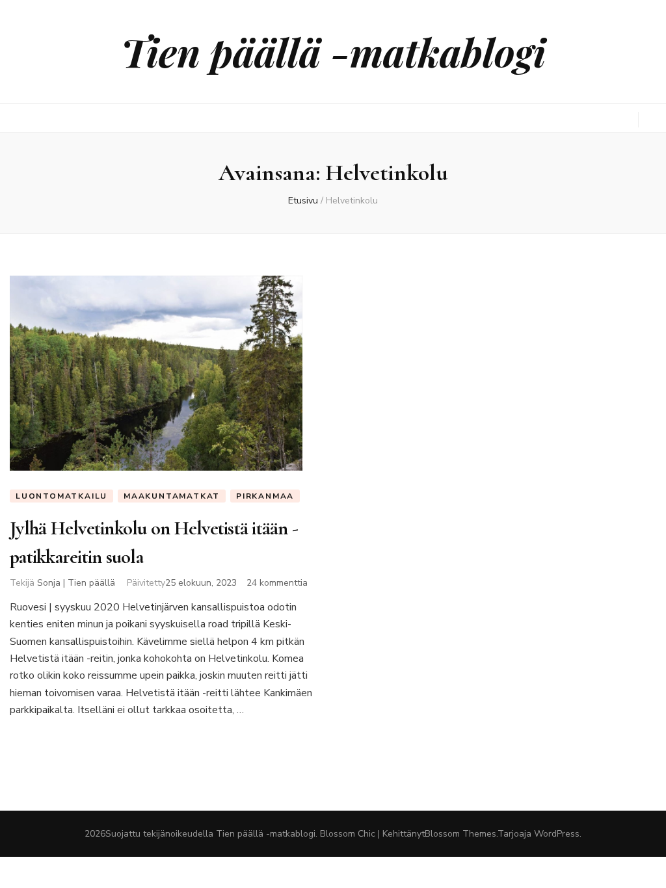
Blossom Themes (460, 834)
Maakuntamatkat (172, 496)
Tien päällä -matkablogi (333, 51)
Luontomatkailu (61, 496)
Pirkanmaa (265, 496)
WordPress (556, 834)
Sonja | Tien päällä (76, 583)
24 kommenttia (277, 583)
